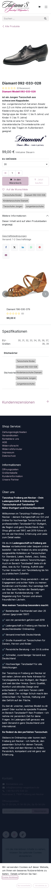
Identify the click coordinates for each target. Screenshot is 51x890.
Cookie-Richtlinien (10, 877)
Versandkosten (10, 435)
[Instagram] (14, 834)
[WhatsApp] (31, 247)
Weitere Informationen (14, 215)
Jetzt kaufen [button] (39, 181)
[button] (5, 294)
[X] (14, 247)
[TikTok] (22, 834)
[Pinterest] (39, 247)
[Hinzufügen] (19, 173)
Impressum (8, 452)
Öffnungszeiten (10, 469)
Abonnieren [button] (40, 811)
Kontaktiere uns (10, 438)
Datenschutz (9, 455)
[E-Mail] (6, 255)
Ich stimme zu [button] (41, 885)
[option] (25, 294)
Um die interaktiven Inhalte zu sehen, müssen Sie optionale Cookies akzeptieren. (26, 852)
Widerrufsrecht (10, 445)
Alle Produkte (12, 26)
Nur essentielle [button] (24, 885)
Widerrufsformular (12, 449)
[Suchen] (45, 18)
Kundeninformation (12, 476)
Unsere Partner (10, 479)
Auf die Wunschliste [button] (17, 189)
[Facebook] (6, 247)
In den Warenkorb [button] (15, 181)
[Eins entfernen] (5, 173)
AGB (4, 442)
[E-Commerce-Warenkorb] (39, 7)
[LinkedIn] (22, 247)
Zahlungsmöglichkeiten (14, 432)
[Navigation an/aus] (46, 7)
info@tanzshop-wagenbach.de (22, 787)
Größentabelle (9, 472)
